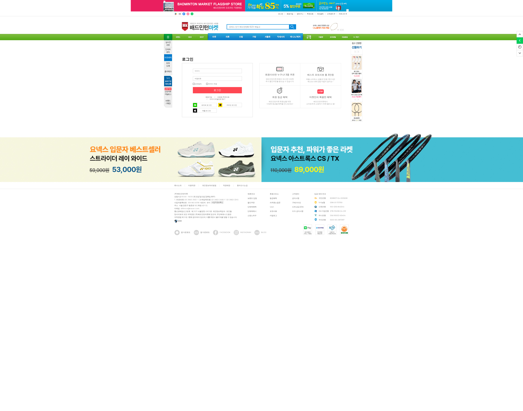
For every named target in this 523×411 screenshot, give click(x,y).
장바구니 (300, 14)
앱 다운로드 (185, 232)
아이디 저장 (212, 84)
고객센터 (330, 14)
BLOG (263, 232)
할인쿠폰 (251, 202)
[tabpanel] (328, 27)
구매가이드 (296, 202)
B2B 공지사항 (297, 211)
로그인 (280, 14)
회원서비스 (274, 194)
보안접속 (198, 84)
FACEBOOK (225, 232)
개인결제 (320, 14)
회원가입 (290, 14)
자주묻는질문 (275, 202)
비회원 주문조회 (223, 97)
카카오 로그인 (232, 105)
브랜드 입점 (252, 198)
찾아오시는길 (242, 185)
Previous (355, 52)
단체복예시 (252, 211)
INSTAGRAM (245, 232)
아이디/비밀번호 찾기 (217, 99)
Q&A (272, 207)
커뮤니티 (342, 14)
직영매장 (226, 185)
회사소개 (177, 185)
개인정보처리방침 (209, 185)
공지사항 (295, 198)
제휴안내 (251, 194)
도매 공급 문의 (298, 207)
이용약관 (191, 185)
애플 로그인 (206, 111)
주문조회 (310, 14)
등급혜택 (273, 198)
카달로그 (273, 215)
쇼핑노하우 (252, 215)
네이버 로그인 (206, 105)
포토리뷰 (273, 211)
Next (358, 52)
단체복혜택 (252, 207)
